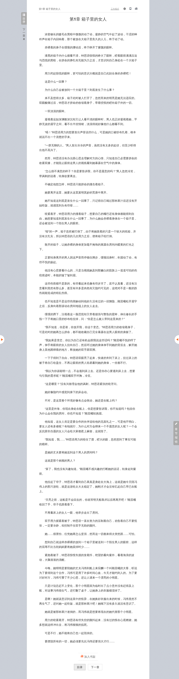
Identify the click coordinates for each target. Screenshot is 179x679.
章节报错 (176, 435)
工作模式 (115, 8)
